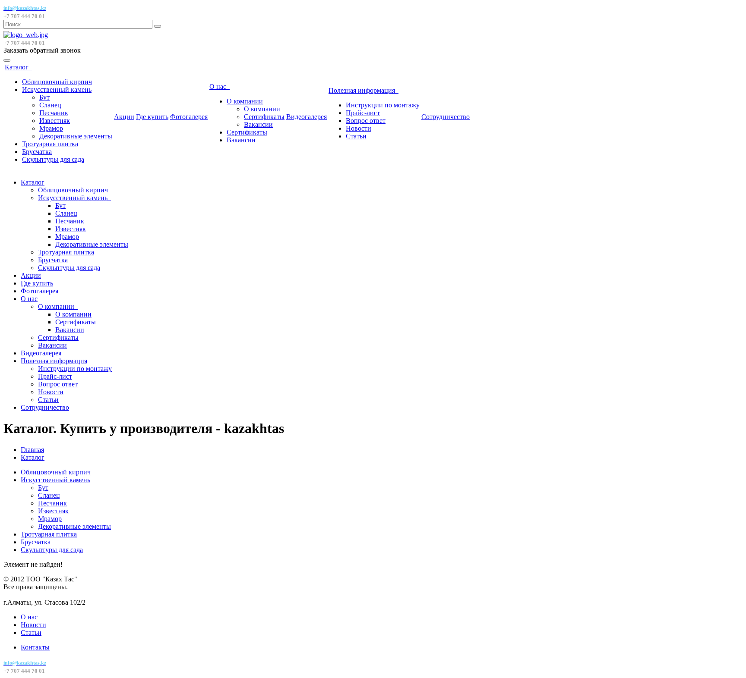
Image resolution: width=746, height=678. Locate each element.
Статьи (356, 136)
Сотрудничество (445, 116)
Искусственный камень (57, 89)
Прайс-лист (363, 112)
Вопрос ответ (366, 120)
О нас (219, 86)
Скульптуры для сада (53, 159)
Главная (32, 449)
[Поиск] (157, 26)
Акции (124, 116)
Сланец (50, 105)
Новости (358, 128)
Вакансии (258, 124)
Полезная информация (363, 90)
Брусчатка (37, 151)
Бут (44, 97)
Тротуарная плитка (50, 144)
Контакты (35, 647)
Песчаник (53, 112)
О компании (245, 101)
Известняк (54, 120)
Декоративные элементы (75, 136)
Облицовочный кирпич (57, 81)
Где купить (152, 116)
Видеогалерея (306, 116)
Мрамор (51, 128)
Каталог (18, 67)
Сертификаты (264, 116)
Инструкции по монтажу (383, 105)
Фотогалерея (189, 116)
